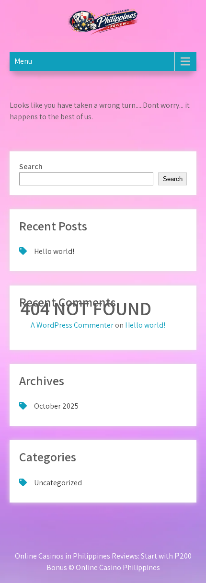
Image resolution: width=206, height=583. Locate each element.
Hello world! (54, 251)
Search (31, 166)
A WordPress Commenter (72, 325)
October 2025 (56, 406)
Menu (23, 61)
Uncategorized (58, 483)
